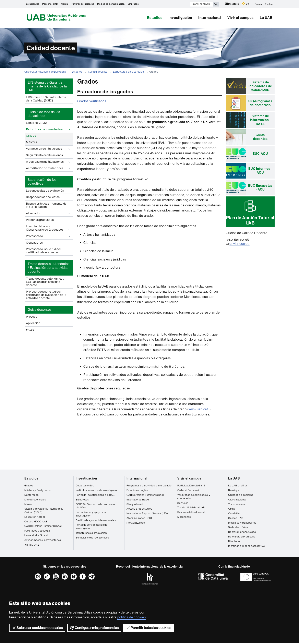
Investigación (180, 17)
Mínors (28, 504)
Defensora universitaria (241, 536)
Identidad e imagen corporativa (246, 546)
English (269, 4)
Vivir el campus (240, 17)
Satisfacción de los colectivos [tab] (42, 181)
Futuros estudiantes (83, 4)
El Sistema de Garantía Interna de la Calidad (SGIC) (46, 99)
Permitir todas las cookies (151, 628)
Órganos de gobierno (240, 495)
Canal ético (234, 513)
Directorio (234, 4)
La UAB (266, 17)
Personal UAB (50, 4)
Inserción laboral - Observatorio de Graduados (45, 228)
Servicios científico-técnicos (92, 537)
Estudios (154, 17)
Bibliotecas (82, 499)
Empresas (133, 4)
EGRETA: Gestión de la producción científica (96, 506)
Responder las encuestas (43, 197)
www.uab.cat (198, 409)
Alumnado (32, 213)
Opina (231, 508)
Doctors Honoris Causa (242, 532)
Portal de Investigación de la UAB (95, 495)
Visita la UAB (31, 544)
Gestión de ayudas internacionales (96, 520)
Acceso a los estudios (139, 508)
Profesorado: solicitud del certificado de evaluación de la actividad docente (46, 295)
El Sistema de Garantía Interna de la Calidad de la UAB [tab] (47, 86)
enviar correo (239, 244)
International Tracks (138, 499)
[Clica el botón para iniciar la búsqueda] (216, 4)
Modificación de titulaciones (45, 161)
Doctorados (31, 495)
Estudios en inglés (137, 490)
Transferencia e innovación (91, 533)
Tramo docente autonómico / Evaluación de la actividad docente (45, 282)
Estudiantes (32, 4)
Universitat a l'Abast (36, 535)
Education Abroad (35, 516)
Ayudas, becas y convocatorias (42, 540)
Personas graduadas (40, 219)
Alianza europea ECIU (139, 518)
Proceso (31, 316)
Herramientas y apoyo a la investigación (91, 514)
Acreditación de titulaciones (44, 168)
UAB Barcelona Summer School (43, 526)
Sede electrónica (238, 527)
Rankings (233, 490)
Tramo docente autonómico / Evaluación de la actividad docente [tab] (49, 268)
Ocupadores (34, 242)
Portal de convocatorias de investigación (91, 526)
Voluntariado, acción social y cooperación (193, 497)
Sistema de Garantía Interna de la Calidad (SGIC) (43, 510)
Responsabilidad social (191, 512)
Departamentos (85, 485)
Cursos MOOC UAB (36, 521)
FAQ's (30, 329)
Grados (31, 135)
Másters (31, 142)
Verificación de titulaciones (44, 148)
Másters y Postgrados (37, 490)
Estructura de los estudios (128, 71)
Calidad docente (97, 71)
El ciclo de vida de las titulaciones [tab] (44, 114)
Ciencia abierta (237, 499)
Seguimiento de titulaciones (44, 155)
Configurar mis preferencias (97, 628)
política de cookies (131, 617)
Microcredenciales (35, 499)
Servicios (182, 503)
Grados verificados (91, 101)
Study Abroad (135, 504)
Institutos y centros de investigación (97, 490)
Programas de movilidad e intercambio (149, 485)
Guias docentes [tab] (40, 310)
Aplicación (33, 323)
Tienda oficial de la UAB (191, 507)
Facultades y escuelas (37, 530)
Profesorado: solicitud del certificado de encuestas (43, 250)
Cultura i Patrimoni (188, 490)
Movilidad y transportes (242, 522)
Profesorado (34, 236)
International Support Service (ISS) (147, 513)
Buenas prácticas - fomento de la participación (46, 205)
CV (247, 4)
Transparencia (236, 504)
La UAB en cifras (238, 485)
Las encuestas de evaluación (45, 190)
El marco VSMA (36, 122)
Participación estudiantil (191, 485)
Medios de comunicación (111, 4)
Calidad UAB (235, 518)
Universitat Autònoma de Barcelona (45, 71)
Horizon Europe (136, 522)
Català (258, 4)
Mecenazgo (184, 516)
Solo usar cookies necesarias (39, 628)
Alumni (65, 4)
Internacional (209, 17)
